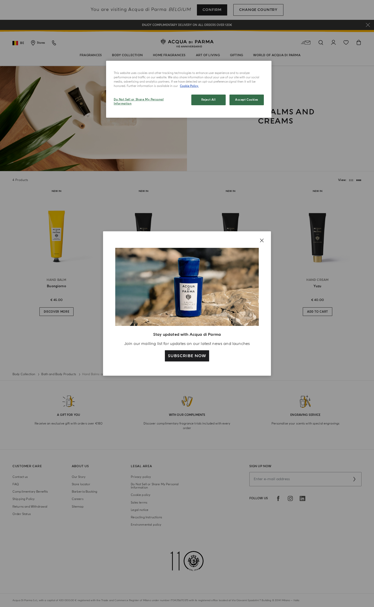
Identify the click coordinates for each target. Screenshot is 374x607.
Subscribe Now (187, 355)
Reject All (208, 100)
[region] (188, 89)
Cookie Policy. (189, 86)
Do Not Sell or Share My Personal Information (139, 101)
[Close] (262, 240)
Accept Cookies (246, 100)
